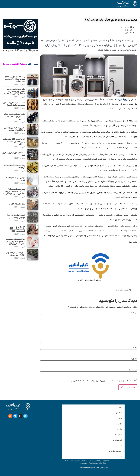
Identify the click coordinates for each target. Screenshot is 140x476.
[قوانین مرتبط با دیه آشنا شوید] (32, 184)
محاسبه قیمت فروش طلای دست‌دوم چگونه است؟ (14, 104)
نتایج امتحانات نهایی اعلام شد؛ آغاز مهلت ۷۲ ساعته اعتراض (14, 117)
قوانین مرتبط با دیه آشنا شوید (15, 179)
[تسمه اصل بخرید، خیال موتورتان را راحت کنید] (32, 222)
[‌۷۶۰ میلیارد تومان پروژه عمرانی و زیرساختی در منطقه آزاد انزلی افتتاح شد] (32, 97)
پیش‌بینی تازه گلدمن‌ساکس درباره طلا (14, 166)
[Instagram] (20, 416)
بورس (120, 418)
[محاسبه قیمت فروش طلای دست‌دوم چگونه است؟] (32, 109)
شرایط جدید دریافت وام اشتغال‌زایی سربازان (15, 254)
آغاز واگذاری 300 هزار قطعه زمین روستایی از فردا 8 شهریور (14, 141)
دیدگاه (133, 312)
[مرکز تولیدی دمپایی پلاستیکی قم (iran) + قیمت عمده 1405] (32, 234)
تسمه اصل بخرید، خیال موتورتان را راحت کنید (16, 216)
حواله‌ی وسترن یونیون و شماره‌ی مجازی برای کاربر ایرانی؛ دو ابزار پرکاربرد (15, 241)
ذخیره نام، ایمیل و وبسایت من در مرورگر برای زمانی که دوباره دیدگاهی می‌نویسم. (99, 381)
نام (135, 348)
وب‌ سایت (133, 370)
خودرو (120, 423)
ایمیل (134, 359)
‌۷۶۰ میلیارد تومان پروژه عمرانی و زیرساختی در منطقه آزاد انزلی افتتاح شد (14, 92)
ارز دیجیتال (118, 434)
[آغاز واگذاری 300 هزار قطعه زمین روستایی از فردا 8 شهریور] (32, 147)
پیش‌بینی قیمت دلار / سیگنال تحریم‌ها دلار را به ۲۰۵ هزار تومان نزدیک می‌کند (14, 191)
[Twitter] (15, 416)
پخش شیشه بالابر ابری (16, 204)
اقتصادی (119, 412)
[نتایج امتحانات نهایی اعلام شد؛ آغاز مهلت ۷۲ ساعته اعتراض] (32, 122)
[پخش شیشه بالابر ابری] (32, 209)
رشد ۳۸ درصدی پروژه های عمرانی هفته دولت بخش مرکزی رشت (15, 79)
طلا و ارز (119, 429)
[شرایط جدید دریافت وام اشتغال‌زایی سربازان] (32, 259)
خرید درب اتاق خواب (115, 451)
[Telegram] (25, 416)
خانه (120, 407)
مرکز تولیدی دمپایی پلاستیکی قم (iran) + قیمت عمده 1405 (16, 229)
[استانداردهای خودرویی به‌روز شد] (32, 159)
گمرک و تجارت (117, 440)
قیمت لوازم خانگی (121, 290)
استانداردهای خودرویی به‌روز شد (14, 154)
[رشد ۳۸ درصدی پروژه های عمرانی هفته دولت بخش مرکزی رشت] (32, 84)
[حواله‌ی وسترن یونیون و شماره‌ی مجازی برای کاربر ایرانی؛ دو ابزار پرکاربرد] (32, 247)
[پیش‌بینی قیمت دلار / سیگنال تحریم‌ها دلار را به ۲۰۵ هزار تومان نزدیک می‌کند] (32, 197)
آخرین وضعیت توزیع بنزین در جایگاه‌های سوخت (14, 129)
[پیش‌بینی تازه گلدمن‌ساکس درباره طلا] (32, 172)
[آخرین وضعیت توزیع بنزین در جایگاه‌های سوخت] (32, 134)
